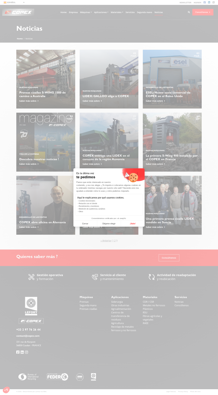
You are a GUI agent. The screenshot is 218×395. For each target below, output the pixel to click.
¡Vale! (133, 223)
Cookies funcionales (87, 201)
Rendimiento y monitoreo (89, 206)
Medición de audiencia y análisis (92, 209)
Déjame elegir (109, 223)
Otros (81, 211)
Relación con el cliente (88, 203)
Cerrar (85, 223)
